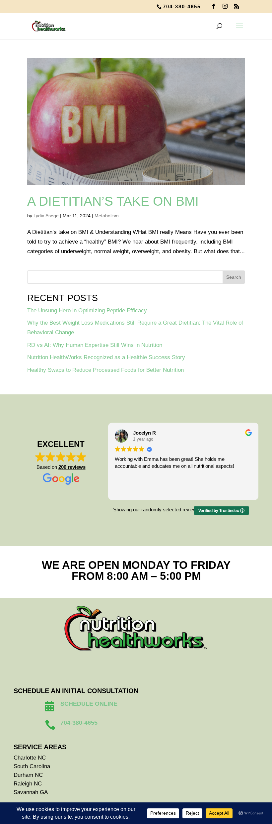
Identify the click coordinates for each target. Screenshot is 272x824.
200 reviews (72, 467)
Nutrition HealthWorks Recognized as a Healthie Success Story (106, 357)
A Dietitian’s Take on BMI (113, 201)
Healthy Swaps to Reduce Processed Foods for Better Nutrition (105, 370)
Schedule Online (88, 703)
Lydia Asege (46, 215)
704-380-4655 (182, 6)
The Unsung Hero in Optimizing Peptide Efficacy (87, 310)
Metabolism (107, 215)
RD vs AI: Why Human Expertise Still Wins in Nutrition (94, 345)
